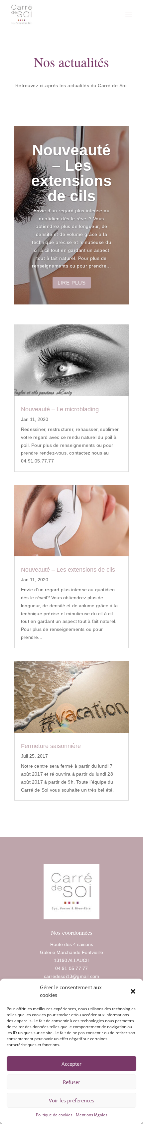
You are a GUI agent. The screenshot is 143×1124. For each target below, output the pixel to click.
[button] (133, 991)
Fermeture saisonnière (51, 746)
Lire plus (72, 282)
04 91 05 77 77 (71, 968)
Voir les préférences (71, 1100)
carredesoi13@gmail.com (71, 976)
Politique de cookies (54, 1115)
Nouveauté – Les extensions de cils (71, 173)
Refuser (71, 1082)
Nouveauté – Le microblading (60, 409)
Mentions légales (91, 1115)
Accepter (71, 1063)
